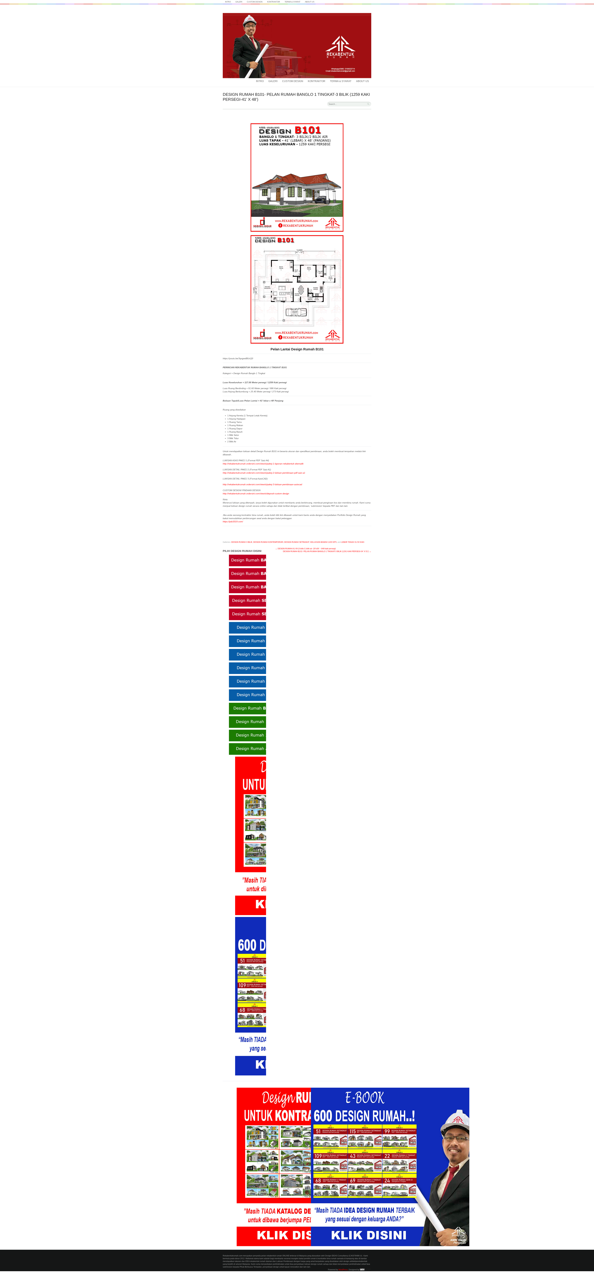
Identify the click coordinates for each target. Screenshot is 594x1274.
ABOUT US (309, 2)
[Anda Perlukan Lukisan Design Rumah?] (297, 12)
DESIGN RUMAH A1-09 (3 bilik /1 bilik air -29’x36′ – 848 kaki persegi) (305, 549)
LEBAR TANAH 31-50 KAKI (352, 542)
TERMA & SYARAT (292, 2)
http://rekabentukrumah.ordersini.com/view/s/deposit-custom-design (256, 493)
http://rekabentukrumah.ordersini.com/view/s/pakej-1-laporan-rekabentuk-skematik (263, 463)
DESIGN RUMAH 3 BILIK (241, 542)
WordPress (343, 1270)
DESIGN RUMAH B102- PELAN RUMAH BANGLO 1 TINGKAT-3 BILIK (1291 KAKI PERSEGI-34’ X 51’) (327, 551)
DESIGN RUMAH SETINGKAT (296, 542)
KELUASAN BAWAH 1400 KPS (323, 542)
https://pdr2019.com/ (233, 521)
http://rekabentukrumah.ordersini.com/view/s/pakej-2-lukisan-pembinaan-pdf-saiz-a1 (264, 473)
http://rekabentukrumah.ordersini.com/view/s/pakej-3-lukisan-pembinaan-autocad (262, 484)
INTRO (228, 2)
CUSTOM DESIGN (255, 2)
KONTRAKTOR (273, 2)
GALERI (238, 2)
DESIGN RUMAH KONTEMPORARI (268, 542)
